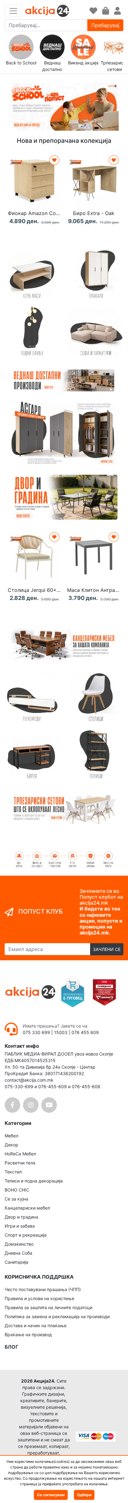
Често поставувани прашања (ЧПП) (43, 1289)
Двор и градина (21, 1217)
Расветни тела (20, 1162)
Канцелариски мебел (27, 1207)
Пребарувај (105, 25)
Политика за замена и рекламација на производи (57, 1316)
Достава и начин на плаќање (35, 1325)
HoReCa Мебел (20, 1153)
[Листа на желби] (93, 11)
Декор (11, 1144)
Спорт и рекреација (26, 1235)
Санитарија (16, 1262)
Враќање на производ (28, 1334)
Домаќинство (19, 1244)
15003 (60, 1032)
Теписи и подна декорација (34, 1180)
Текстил (13, 1171)
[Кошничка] (106, 11)
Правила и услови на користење (39, 1298)
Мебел (11, 1135)
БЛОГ (11, 1347)
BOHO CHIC (17, 1189)
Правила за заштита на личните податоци (48, 1307)
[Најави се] (117, 11)
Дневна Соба (18, 1253)
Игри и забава (20, 1226)
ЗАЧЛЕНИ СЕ (107, 949)
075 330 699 (37, 1032)
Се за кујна (16, 1198)
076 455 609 (85, 1032)
